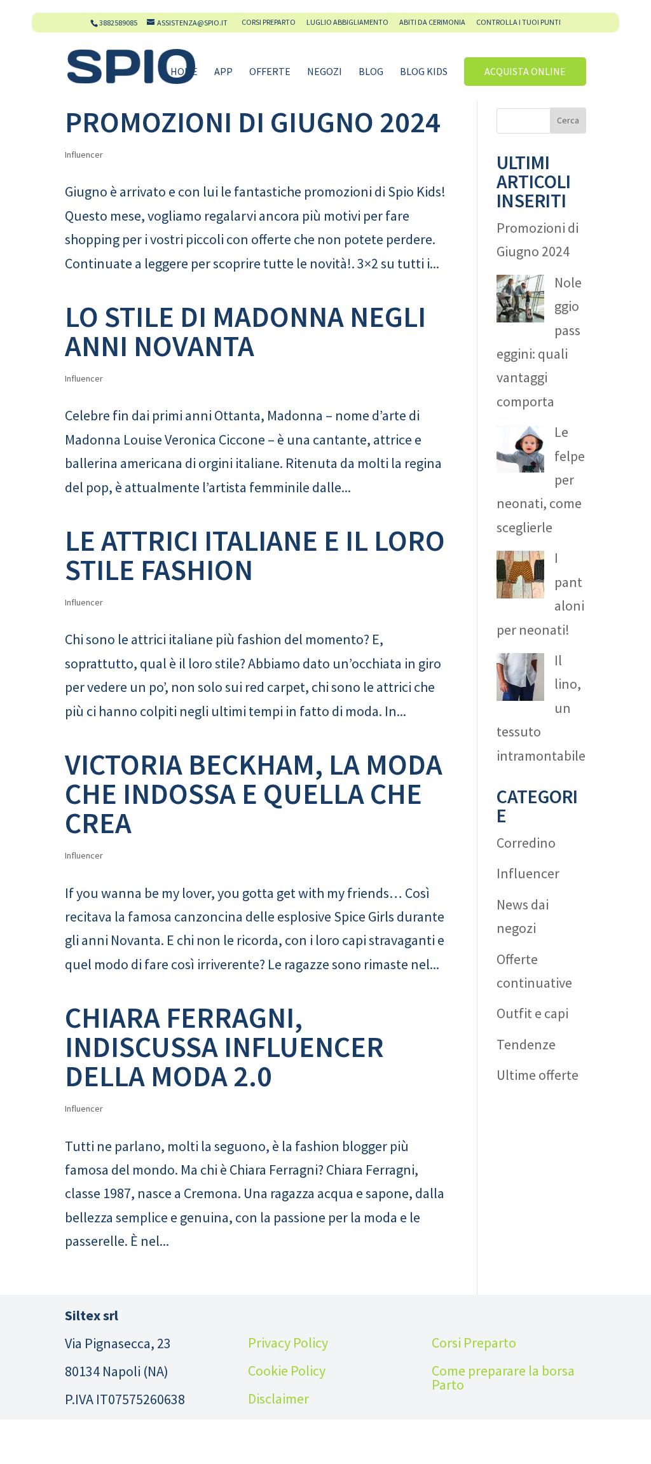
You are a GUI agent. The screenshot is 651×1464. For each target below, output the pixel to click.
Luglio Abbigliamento (347, 22)
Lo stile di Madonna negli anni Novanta (245, 331)
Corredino (526, 843)
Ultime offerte (538, 1075)
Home (184, 72)
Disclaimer (278, 1398)
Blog (371, 72)
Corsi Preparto (269, 22)
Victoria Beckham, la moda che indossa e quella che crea (253, 793)
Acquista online (525, 71)
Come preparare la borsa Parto (503, 1377)
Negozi (324, 72)
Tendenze (526, 1044)
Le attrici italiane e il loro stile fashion (255, 555)
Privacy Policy (288, 1342)
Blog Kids (424, 72)
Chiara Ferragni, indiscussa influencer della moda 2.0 (224, 1047)
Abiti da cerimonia (432, 22)
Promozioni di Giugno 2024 (253, 122)
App (223, 72)
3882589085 (118, 22)
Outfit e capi (532, 1013)
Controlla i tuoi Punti (518, 22)
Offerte (270, 72)
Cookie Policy (287, 1370)
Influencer (84, 154)
